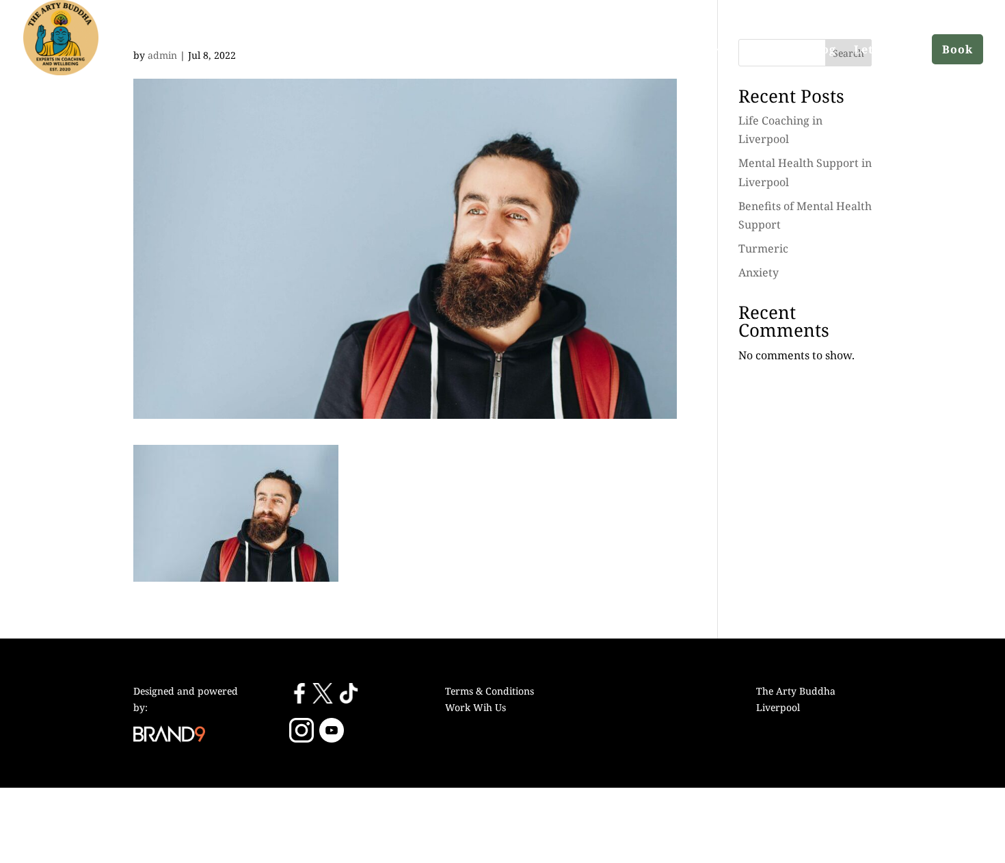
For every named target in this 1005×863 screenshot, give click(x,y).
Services (765, 49)
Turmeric (763, 248)
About (689, 49)
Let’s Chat (884, 49)
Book (957, 49)
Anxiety (758, 272)
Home (636, 49)
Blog (822, 49)
